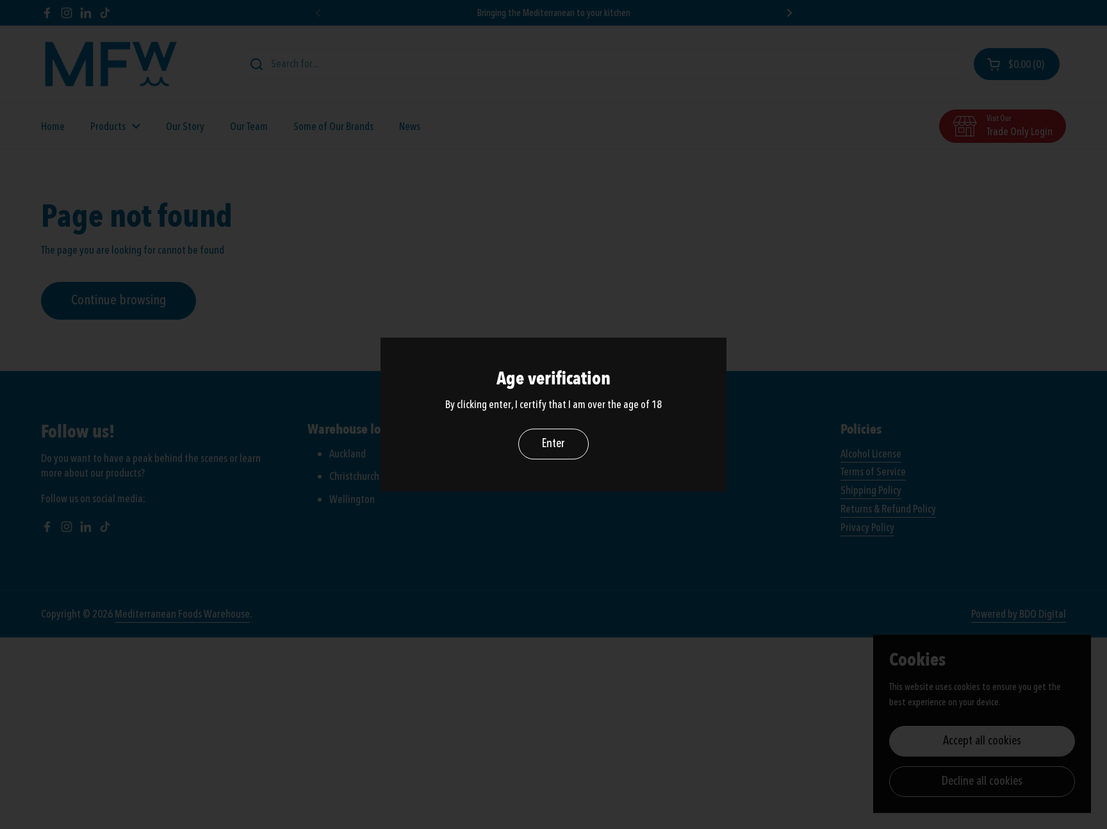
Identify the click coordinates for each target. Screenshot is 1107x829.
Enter (553, 443)
